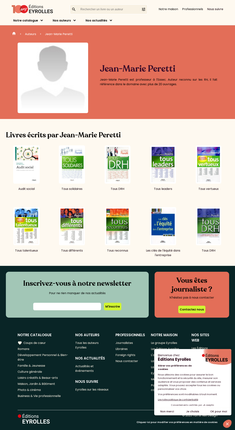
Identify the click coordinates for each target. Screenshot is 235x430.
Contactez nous (192, 309)
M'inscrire (112, 306)
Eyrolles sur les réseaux (92, 389)
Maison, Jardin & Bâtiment (36, 384)
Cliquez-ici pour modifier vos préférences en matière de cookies (177, 422)
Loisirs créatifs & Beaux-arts (38, 378)
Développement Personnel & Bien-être (43, 357)
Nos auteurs (62, 20)
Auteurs (30, 34)
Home (14, 34)
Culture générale (30, 372)
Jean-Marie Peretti (59, 34)
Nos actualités (96, 20)
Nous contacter (126, 361)
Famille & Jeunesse (31, 366)
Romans (23, 349)
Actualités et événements (84, 368)
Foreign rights (125, 355)
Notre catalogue (25, 20)
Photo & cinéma (29, 390)
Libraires (121, 349)
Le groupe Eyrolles (164, 343)
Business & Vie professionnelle (39, 396)
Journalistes (124, 343)
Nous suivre (215, 9)
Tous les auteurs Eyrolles (87, 345)
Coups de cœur (32, 343)
